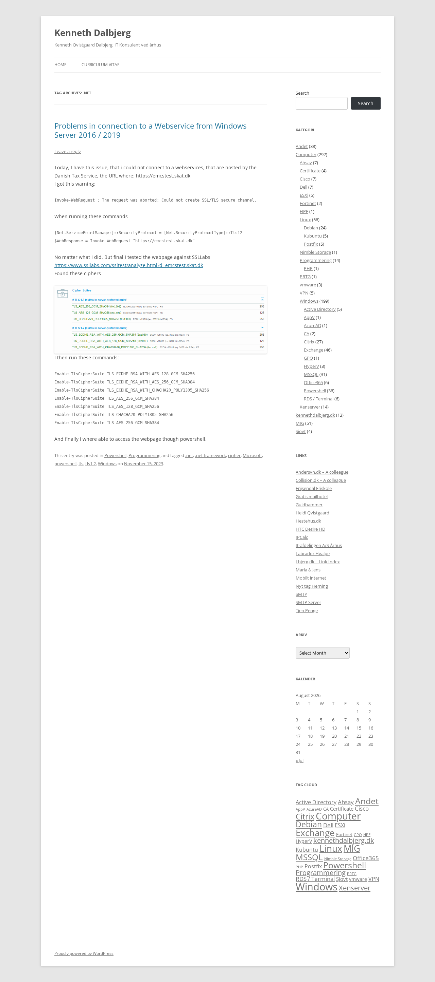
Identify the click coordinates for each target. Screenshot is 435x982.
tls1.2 (90, 463)
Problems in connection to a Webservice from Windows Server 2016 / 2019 (150, 129)
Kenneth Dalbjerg (92, 32)
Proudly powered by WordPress (84, 953)
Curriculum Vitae (101, 65)
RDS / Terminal (318, 399)
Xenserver (310, 407)
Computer (306, 154)
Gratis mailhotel (312, 496)
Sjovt (301, 431)
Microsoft (252, 455)
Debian (311, 228)
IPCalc (302, 537)
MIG (300, 423)
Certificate (310, 171)
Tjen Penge (307, 610)
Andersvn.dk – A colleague (322, 472)
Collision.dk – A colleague (321, 480)
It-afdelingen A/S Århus (319, 545)
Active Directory (320, 309)
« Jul (299, 760)
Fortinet (308, 203)
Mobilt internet (311, 578)
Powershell (115, 455)
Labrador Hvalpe (313, 553)
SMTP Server (308, 602)
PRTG (305, 276)
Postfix (311, 244)
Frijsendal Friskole (314, 488)
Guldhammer (309, 505)
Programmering (144, 455)
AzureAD (312, 325)
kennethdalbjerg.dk (315, 415)
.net (189, 455)
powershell (65, 463)
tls (81, 463)
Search (302, 93)
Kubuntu (313, 236)
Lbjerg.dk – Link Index (318, 562)
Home (60, 65)
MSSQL (311, 374)
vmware (308, 285)
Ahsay (306, 162)
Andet (302, 146)
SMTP (301, 594)
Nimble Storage (315, 252)
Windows (107, 463)
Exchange (313, 350)
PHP (308, 268)
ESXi (304, 195)
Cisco (305, 179)
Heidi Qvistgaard (312, 513)
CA (306, 334)
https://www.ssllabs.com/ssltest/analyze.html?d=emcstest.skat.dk (128, 265)
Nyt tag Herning (312, 586)
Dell (303, 187)
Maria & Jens (308, 570)
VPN (304, 293)
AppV (309, 317)
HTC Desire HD (310, 529)
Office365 (313, 382)
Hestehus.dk (308, 521)
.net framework (210, 455)
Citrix (309, 342)
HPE (304, 211)
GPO (308, 358)
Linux (305, 219)
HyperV (311, 366)
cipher (234, 455)
